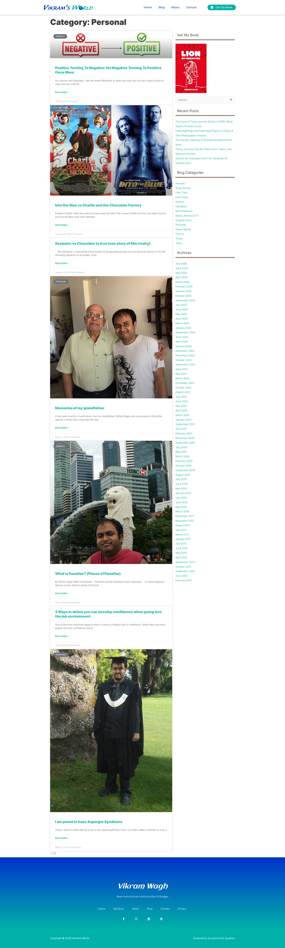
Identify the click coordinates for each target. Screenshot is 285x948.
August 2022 (182, 392)
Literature (181, 206)
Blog (161, 7)
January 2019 (183, 493)
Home (148, 7)
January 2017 (183, 539)
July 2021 (181, 428)
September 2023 (185, 364)
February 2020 (183, 461)
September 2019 (185, 470)
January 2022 (183, 419)
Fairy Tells (181, 192)
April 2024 (181, 341)
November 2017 (184, 520)
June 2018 (181, 502)
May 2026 (181, 272)
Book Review (183, 188)
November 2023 (184, 355)
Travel (179, 238)
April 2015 (181, 557)
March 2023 (182, 378)
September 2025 (185, 300)
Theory (179, 233)
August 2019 (182, 474)
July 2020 (181, 447)
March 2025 (182, 323)
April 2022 (181, 410)
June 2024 (181, 337)
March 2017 (182, 534)
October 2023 (183, 360)
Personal (180, 224)
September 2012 (185, 571)
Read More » (62, 92)
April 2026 (181, 277)
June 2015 (181, 548)
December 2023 (184, 350)
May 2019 (181, 488)
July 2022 (181, 396)
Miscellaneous (183, 211)
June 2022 (181, 401)
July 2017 (181, 529)
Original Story (183, 220)
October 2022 (183, 387)
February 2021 (183, 433)
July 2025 (181, 304)
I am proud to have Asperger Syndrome (88, 822)
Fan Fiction (181, 197)
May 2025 (181, 314)
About (175, 7)
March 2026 (182, 281)
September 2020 (185, 442)
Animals (180, 183)
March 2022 (182, 415)
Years (178, 243)
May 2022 (181, 405)
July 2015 (181, 543)
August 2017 (182, 525)
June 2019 (181, 483)
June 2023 (181, 369)
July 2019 (181, 479)
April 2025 (181, 318)
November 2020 (184, 438)
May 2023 (181, 373)
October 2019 (183, 465)
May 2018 (181, 507)
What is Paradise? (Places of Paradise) (88, 574)
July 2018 (181, 497)
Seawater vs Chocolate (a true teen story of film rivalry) (103, 243)
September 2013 (185, 562)
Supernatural (183, 229)
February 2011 (183, 580)
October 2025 (183, 295)
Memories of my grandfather (79, 408)
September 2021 (185, 424)
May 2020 (181, 451)
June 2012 (181, 575)
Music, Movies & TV (186, 215)
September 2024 (185, 332)
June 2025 (181, 309)
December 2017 (184, 516)
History (179, 201)
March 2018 (182, 511)
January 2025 (183, 327)
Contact (191, 7)
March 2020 (182, 456)
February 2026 (183, 286)
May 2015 (181, 552)
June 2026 (181, 268)
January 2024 (183, 346)
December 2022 (184, 383)
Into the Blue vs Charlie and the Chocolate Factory (98, 205)
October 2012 (183, 566)
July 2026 (181, 263)
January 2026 (183, 291)
